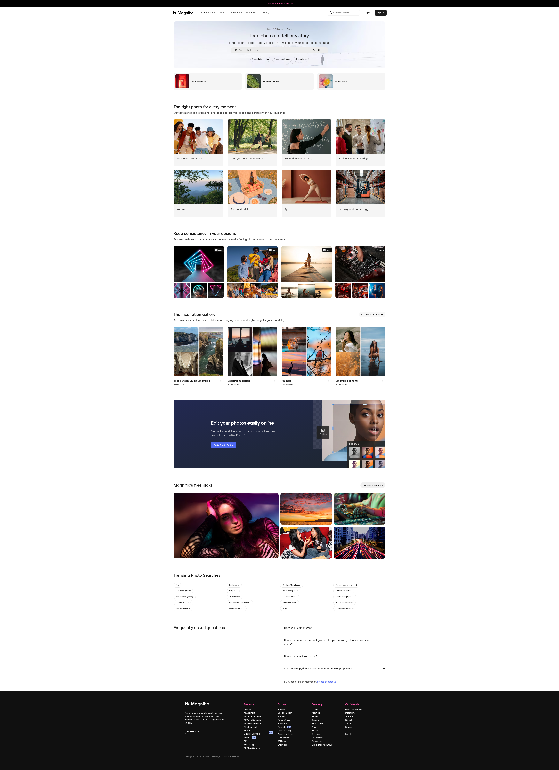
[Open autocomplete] (235, 50)
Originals (284, 727)
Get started (284, 704)
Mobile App (249, 744)
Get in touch (352, 704)
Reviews (315, 716)
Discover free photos (373, 485)
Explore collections (370, 314)
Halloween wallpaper (344, 602)
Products (249, 704)
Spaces (247, 709)
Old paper (233, 591)
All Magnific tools (252, 748)
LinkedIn (349, 720)
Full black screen (290, 597)
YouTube (349, 716)
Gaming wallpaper (183, 602)
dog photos (302, 59)
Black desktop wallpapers (239, 602)
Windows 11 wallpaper (291, 585)
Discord (348, 727)
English (193, 731)
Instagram (350, 713)
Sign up (380, 12)
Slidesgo (316, 734)
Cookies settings (285, 734)
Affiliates (282, 741)
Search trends (318, 723)
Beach (285, 608)
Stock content (250, 727)
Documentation (285, 713)
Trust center (283, 737)
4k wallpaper (234, 597)
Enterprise (282, 745)
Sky (177, 585)
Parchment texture (344, 591)
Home (269, 29)
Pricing (265, 12)
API (245, 741)
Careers (315, 720)
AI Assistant (249, 713)
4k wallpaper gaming (184, 597)
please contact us (326, 681)
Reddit (348, 734)
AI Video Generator (253, 720)
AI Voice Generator (252, 723)
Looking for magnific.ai (322, 745)
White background (290, 591)
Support (281, 716)
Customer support (353, 709)
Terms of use (284, 720)
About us (316, 713)
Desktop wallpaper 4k (345, 597)
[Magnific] (197, 704)
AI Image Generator (253, 716)
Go (180, 552)
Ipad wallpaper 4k (183, 608)
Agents (249, 737)
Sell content (317, 737)
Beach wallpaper (289, 602)
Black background (183, 591)
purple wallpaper (283, 59)
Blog (314, 727)
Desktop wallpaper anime (346, 608)
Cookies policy (284, 730)
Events (315, 730)
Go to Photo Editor (223, 445)
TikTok (348, 723)
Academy (282, 709)
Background (234, 585)
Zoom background (236, 608)
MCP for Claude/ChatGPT (258, 732)
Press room (317, 741)
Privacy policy (284, 723)
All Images (279, 29)
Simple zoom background (346, 585)
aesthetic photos (261, 59)
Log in (367, 12)
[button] (193, 731)
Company (317, 704)
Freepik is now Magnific (278, 3)
